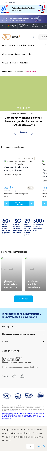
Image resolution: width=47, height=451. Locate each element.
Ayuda (5, 341)
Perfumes (30, 54)
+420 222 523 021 (11, 351)
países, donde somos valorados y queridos (6, 226)
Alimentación (7, 54)
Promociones (30, 72)
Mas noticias (24, 299)
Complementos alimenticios (14, 45)
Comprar (23, 132)
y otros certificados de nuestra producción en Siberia (17, 226)
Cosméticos (20, 54)
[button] (18, 108)
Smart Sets (7, 72)
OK (30, 447)
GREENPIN (6, 63)
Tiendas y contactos (34, 26)
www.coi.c (12, 411)
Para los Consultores (21, 63)
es (3, 26)
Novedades (18, 72)
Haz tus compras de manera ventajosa (18, 334)
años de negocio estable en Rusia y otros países (27, 227)
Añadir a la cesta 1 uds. (19, 204)
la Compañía (7, 326)
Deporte (30, 45)
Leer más (41, 446)
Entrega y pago (22, 26)
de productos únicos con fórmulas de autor (39, 225)
